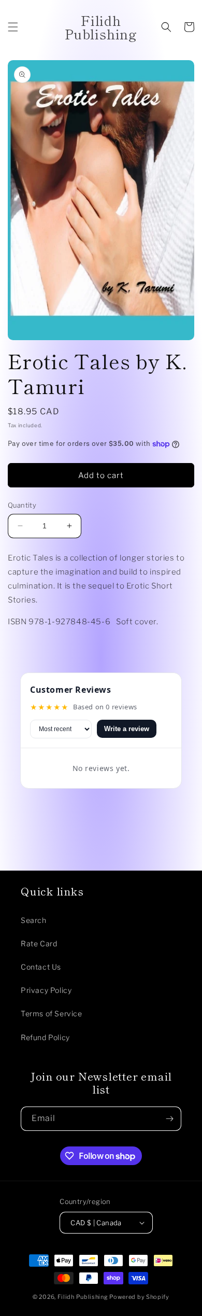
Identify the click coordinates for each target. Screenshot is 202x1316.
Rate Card (39, 943)
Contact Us (41, 966)
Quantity (22, 505)
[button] (13, 27)
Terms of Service (51, 1013)
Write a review (126, 729)
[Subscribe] (169, 1119)
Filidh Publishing (82, 1296)
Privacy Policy (46, 990)
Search (34, 920)
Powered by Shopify (139, 1296)
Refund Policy (45, 1037)
